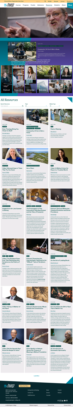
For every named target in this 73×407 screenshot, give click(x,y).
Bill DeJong (28, 214)
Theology (4, 126)
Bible (52, 165)
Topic (26, 104)
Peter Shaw (53, 311)
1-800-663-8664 (14, 397)
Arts (52, 126)
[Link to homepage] (8, 5)
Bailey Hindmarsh (54, 263)
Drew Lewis (28, 354)
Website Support (34, 405)
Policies (59, 392)
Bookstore (70, 1)
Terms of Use (51, 405)
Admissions (40, 5)
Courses (18, 5)
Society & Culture (30, 128)
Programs (26, 5)
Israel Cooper (29, 135)
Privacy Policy (67, 405)
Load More (36, 375)
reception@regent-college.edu (13, 400)
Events (48, 392)
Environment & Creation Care (33, 165)
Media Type (53, 104)
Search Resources (5, 104)
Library (63, 1)
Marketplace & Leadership (32, 126)
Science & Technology (55, 206)
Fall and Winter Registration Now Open (14, 1)
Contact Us (30, 392)
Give (70, 5)
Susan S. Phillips (5, 172)
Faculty (33, 5)
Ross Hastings (53, 214)
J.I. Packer (53, 352)
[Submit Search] (45, 1)
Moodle (56, 1)
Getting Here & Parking (33, 390)
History (33, 206)
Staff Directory (31, 395)
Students (57, 5)
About (64, 5)
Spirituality (5, 165)
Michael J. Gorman (6, 352)
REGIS (49, 1)
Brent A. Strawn (5, 266)
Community (37, 128)
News (47, 390)
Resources (49, 5)
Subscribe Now (24, 386)
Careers (59, 390)
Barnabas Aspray (6, 133)
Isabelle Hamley (54, 172)
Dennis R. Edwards (6, 311)
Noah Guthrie (29, 170)
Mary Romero (53, 131)
